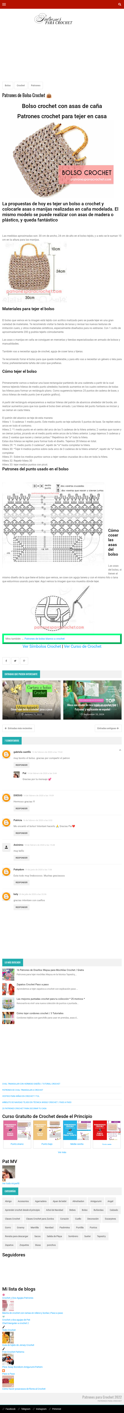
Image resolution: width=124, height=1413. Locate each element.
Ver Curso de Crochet (82, 646)
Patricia (18, 820)
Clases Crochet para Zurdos (40, 1218)
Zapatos (9, 1245)
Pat (24, 773)
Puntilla (80, 1227)
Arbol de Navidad (54, 1210)
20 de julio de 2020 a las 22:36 (32, 894)
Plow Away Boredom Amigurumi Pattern (22, 1367)
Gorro (8, 1227)
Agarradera (40, 1201)
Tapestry (101, 1236)
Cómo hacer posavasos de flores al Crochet (24, 1389)
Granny (20, 1227)
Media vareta (76, 1144)
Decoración (93, 1218)
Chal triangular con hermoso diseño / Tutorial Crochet (31, 1084)
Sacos (37, 1236)
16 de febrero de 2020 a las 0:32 (37, 820)
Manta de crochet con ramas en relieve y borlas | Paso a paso (32, 1313)
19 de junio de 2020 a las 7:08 (38, 869)
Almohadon (78, 1201)
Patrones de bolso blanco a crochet (44, 638)
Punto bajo (46, 1144)
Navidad (49, 1227)
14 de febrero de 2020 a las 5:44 (42, 773)
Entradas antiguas (107, 728)
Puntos (93, 1227)
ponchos (51, 1245)
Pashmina (65, 1227)
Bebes (72, 1210)
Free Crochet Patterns (13, 1352)
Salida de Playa (54, 1236)
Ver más (62, 1152)
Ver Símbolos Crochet (42, 646)
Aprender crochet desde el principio (22, 1210)
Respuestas (120, 750)
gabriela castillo (22, 752)
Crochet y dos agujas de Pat (16, 1319)
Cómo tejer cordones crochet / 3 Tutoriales (40, 1013)
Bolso (8, 85)
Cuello (78, 1218)
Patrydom (19, 869)
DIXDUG (18, 795)
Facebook (10, 1409)
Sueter (87, 1236)
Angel (110, 1201)
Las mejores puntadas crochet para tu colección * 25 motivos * (51, 998)
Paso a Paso (8, 1373)
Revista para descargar (16, 1236)
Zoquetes (24, 1245)
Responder (21, 765)
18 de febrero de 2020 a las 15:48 (39, 845)
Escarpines (110, 1218)
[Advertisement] (62, 56)
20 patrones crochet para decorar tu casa (24, 1108)
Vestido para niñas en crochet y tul (20, 1096)
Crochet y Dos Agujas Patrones (17, 1298)
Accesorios (23, 1201)
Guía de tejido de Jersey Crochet (18, 1345)
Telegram (25, 1409)
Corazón (64, 1218)
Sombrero (73, 1236)
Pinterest (56, 1409)
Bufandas (98, 1210)
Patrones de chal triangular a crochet (22, 1090)
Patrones (35, 85)
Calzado (114, 1210)
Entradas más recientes (19, 728)
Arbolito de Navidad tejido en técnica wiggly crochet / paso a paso (36, 1102)
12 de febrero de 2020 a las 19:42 (47, 752)
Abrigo (8, 1201)
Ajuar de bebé (59, 1201)
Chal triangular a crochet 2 (15, 1323)
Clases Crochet (12, 1218)
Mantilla (35, 1227)
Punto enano (17, 1144)
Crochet (21, 85)
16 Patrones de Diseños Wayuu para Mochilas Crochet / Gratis (50, 970)
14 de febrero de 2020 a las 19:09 (38, 795)
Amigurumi (95, 1201)
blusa (38, 1245)
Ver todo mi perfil (10, 1183)
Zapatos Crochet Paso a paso (33, 984)
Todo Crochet (9, 1330)
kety (16, 894)
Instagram (41, 1409)
